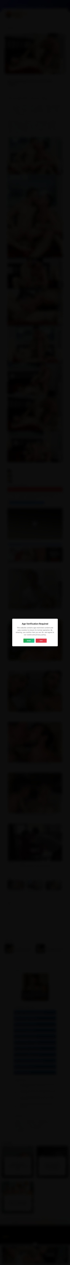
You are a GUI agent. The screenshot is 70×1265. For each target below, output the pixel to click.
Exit (41, 641)
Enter (29, 641)
